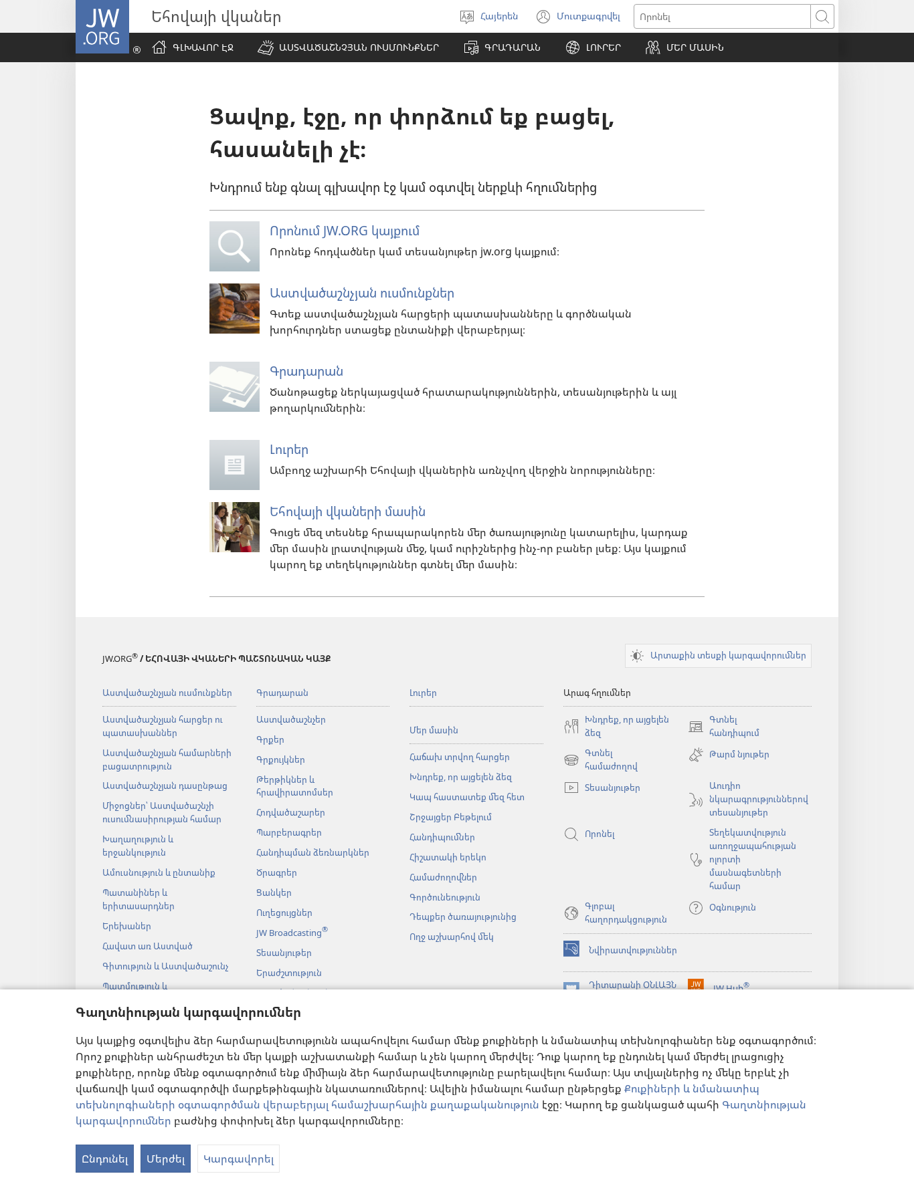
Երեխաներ (126, 926)
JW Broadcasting (292, 933)
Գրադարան (306, 371)
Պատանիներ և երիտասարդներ (138, 899)
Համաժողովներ (443, 877)
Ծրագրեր (276, 872)
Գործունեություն (444, 897)
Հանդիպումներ (442, 837)
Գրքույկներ (280, 759)
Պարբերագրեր (289, 832)
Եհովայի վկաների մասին (348, 511)
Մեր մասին (433, 730)
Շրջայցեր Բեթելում (450, 817)
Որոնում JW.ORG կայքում (345, 230)
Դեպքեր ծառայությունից (463, 917)
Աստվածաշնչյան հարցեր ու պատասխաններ (162, 726)
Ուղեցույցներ (284, 913)
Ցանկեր (274, 892)
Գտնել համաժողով (600, 760)
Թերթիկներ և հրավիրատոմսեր (294, 786)
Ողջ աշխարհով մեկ (451, 937)
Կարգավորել (238, 1158)
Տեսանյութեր (284, 953)
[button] (348, 47)
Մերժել (166, 1158)
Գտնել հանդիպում (723, 726)
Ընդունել (105, 1158)
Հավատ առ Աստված (147, 946)
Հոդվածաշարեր (290, 812)
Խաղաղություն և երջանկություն (137, 845)
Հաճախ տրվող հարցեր (459, 757)
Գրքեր (270, 739)
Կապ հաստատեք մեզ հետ (467, 797)
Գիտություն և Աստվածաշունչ (165, 966)
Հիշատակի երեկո (447, 857)
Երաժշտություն (289, 973)
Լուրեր (289, 449)
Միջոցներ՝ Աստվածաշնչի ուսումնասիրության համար (161, 812)
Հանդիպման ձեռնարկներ (312, 852)
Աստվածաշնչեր (291, 719)
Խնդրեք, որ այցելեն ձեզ (460, 777)
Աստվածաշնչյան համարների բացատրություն (167, 759)
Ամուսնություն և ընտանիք (158, 872)
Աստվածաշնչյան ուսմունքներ (362, 292)
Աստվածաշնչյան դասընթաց (164, 786)
